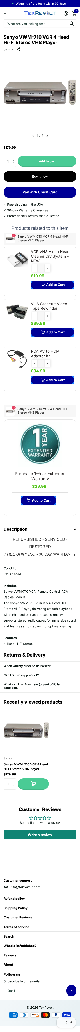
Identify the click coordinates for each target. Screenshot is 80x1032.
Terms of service (16, 927)
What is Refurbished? (20, 946)
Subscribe (71, 990)
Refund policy (14, 898)
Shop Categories (6, 13)
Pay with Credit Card (40, 192)
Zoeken (71, 23)
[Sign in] (65, 13)
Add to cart (47, 161)
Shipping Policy (16, 908)
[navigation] (47, 136)
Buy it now (40, 176)
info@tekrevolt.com (25, 887)
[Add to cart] (33, 784)
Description (16, 529)
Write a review (40, 834)
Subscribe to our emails (22, 981)
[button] (14, 157)
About (8, 964)
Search (9, 936)
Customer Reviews (18, 917)
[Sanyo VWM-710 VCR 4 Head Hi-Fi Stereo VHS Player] (26, 730)
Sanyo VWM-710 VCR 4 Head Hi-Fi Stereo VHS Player (26, 766)
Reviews (10, 955)
